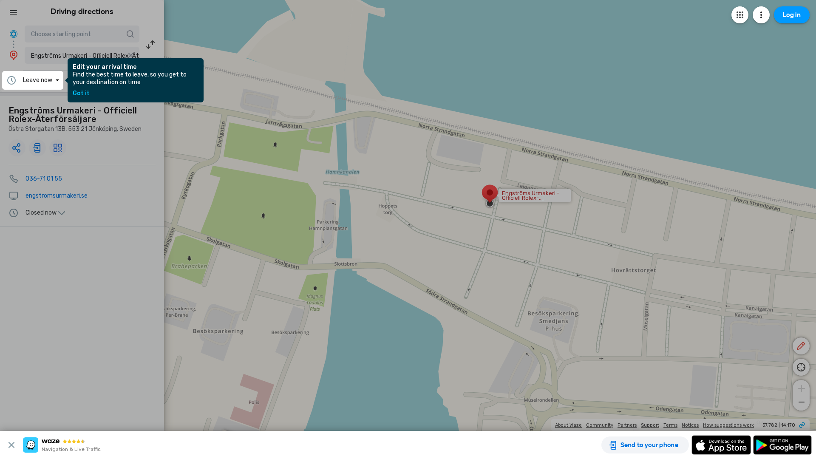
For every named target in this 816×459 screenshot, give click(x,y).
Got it (81, 93)
